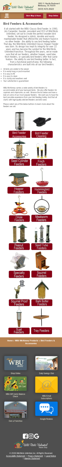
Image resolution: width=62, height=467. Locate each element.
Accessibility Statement (15, 456)
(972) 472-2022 (46, 8)
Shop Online (53, 16)
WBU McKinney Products (26, 340)
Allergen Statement (32, 458)
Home (10, 340)
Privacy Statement (35, 456)
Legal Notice (51, 456)
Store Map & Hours (33, 16)
